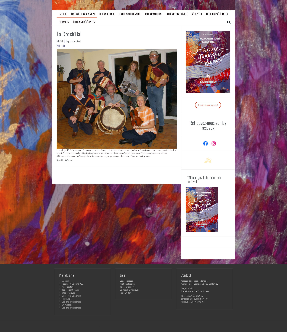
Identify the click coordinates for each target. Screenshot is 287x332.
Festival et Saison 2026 (83, 14)
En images (64, 22)
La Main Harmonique (129, 289)
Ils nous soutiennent (130, 14)
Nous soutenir (107, 14)
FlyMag (96, 326)
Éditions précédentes (217, 14)
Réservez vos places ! (208, 105)
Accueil (63, 14)
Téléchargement (127, 286)
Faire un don (125, 292)
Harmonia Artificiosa (71, 175)
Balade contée (165, 175)
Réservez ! (197, 14)
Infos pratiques (153, 14)
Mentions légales (127, 283)
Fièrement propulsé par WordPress (70, 326)
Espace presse (126, 280)
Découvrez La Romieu (176, 14)
